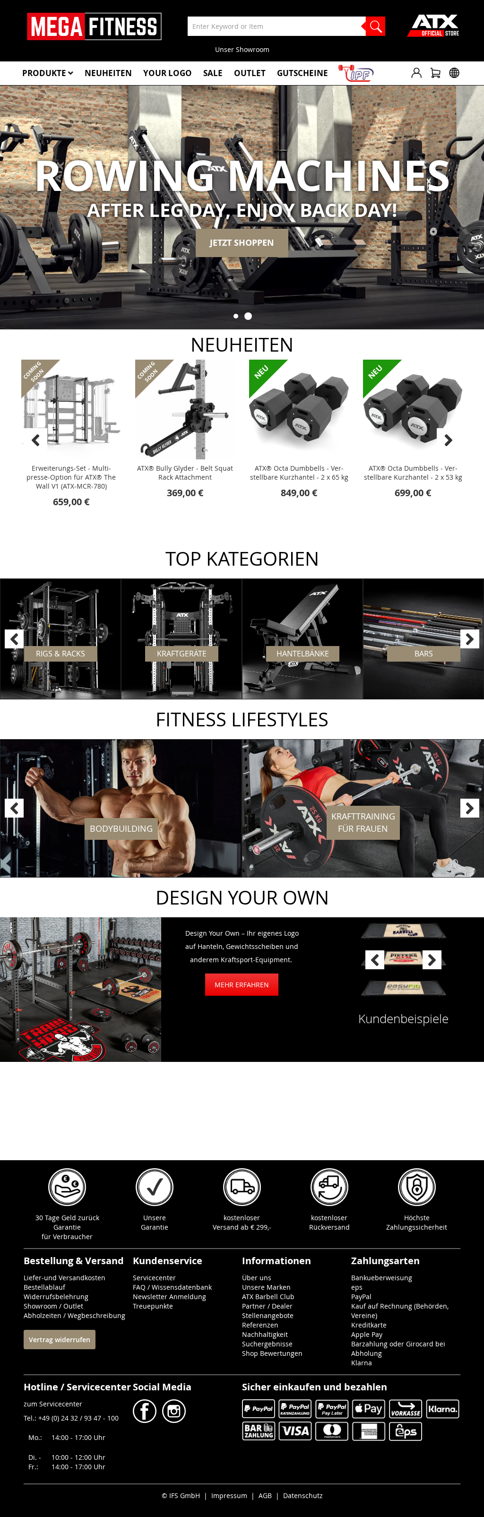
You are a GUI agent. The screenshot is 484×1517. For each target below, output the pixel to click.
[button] (236, 316)
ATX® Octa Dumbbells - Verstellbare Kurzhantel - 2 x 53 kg (413, 473)
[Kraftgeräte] (181, 638)
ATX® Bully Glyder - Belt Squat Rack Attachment (185, 473)
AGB (265, 1495)
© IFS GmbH (181, 1495)
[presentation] (448, 440)
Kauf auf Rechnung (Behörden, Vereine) (400, 1311)
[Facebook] (145, 1420)
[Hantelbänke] (302, 638)
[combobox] (286, 26)
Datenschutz (303, 1495)
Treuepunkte (153, 1306)
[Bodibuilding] (121, 808)
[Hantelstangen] (423, 638)
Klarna (361, 1362)
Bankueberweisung (381, 1277)
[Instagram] (173, 1420)
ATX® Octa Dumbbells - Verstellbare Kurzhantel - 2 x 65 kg (299, 473)
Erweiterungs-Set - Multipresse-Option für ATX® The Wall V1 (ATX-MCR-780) (71, 477)
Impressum (229, 1495)
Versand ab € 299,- (242, 1227)
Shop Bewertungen (272, 1353)
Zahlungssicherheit (416, 1227)
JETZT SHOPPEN (242, 243)
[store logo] (94, 26)
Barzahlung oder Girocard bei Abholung (398, 1348)
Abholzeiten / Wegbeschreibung (74, 1315)
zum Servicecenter (53, 1403)
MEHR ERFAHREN (242, 984)
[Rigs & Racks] (60, 638)
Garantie (154, 1227)
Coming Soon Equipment (305, 49)
